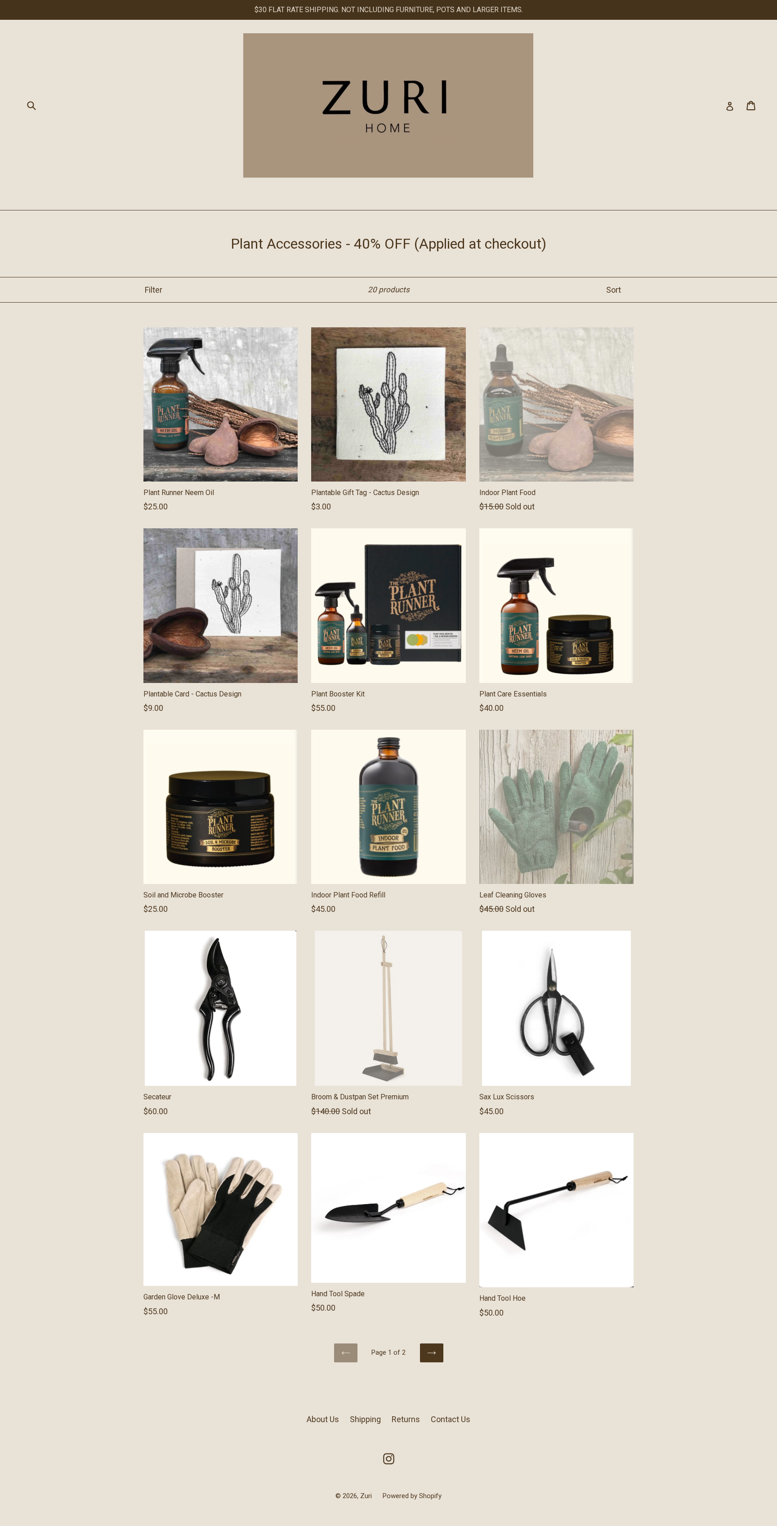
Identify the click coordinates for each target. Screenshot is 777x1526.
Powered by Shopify (412, 1496)
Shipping (365, 1419)
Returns (406, 1419)
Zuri (367, 1496)
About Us (323, 1419)
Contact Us (450, 1419)
